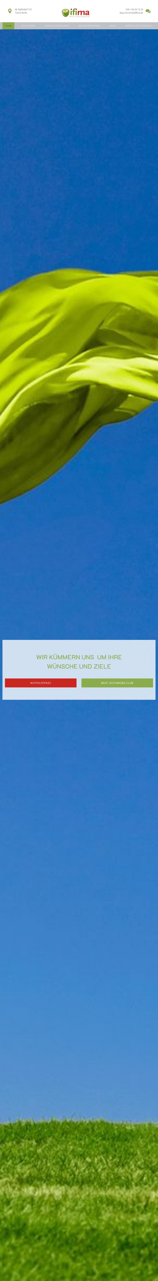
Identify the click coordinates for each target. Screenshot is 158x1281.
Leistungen (28, 25)
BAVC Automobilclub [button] (117, 683)
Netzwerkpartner (89, 25)
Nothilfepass (40, 683)
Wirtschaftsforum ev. (139, 25)
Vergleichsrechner (57, 25)
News (113, 25)
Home (8, 25)
